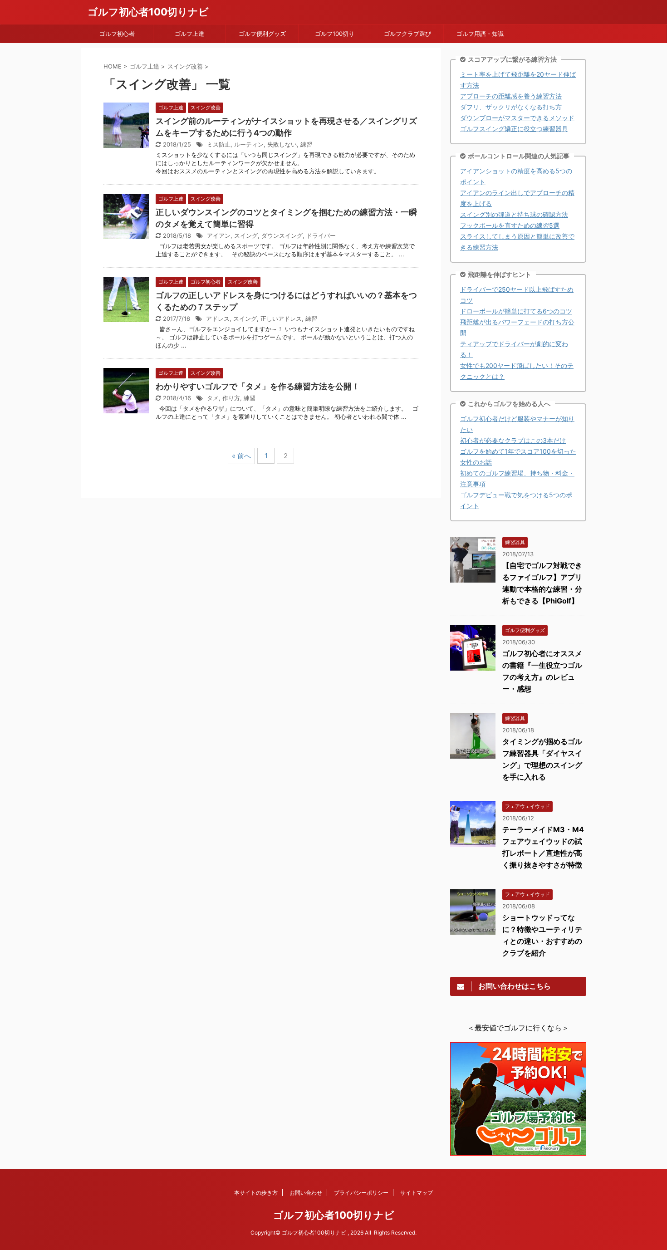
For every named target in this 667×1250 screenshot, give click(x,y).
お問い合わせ (305, 1192)
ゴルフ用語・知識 (480, 33)
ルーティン (249, 144)
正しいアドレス (281, 318)
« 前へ (241, 455)
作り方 (231, 398)
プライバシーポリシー (361, 1192)
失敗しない (282, 144)
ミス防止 (219, 144)
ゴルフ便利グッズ (262, 33)
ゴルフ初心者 (117, 33)
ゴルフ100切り (334, 33)
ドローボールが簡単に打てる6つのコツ (516, 311)
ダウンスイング (282, 235)
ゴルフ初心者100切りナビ (148, 12)
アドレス (218, 318)
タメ (213, 398)
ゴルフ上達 (189, 33)
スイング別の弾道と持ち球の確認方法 (514, 214)
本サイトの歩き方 (256, 1192)
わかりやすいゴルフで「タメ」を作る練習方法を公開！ (258, 386)
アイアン (219, 235)
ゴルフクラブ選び (407, 33)
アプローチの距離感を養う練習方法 (511, 96)
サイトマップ (416, 1192)
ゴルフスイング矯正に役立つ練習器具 (514, 128)
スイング (246, 235)
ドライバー (321, 235)
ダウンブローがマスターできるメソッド (517, 118)
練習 (306, 144)
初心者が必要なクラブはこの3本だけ (513, 440)
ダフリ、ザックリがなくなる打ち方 (511, 107)
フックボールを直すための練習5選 (509, 225)
